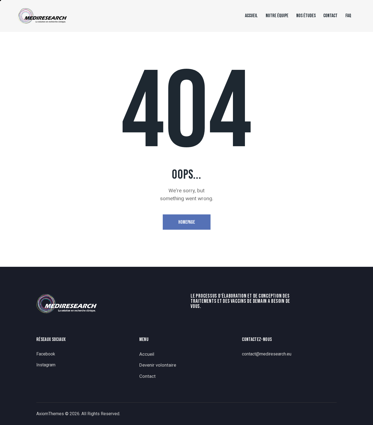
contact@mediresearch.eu (266, 354)
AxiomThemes (50, 413)
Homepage (186, 222)
